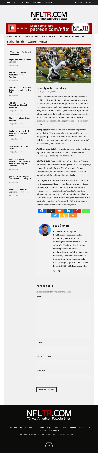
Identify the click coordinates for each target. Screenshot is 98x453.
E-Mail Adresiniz (44, 356)
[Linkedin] (68, 211)
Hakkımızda (16, 428)
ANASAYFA (12, 36)
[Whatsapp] (86, 211)
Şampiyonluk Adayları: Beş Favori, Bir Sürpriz (20, 177)
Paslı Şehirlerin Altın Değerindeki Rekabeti (19, 190)
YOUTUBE (10, 7)
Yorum (39, 296)
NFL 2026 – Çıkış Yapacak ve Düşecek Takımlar (18, 105)
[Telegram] (55, 215)
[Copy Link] (64, 215)
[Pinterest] (77, 211)
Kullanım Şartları (48, 428)
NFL (21, 36)
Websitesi (40, 370)
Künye (30, 428)
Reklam (55, 430)
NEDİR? (10, 41)
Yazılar (14, 52)
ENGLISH (10, 2)
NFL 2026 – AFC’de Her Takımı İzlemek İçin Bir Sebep (20, 89)
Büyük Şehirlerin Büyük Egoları (20, 60)
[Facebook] (42, 211)
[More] (73, 215)
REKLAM (25, 7)
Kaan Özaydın (40, 92)
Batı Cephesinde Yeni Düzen (19, 147)
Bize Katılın (69, 428)
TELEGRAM (32, 41)
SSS (44, 430)
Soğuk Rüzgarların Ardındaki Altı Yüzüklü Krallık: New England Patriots (19, 162)
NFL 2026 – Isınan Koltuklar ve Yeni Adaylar (18, 74)
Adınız (39, 342)
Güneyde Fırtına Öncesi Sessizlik (20, 119)
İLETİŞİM (18, 7)
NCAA (44, 36)
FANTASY (29, 36)
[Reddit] (59, 211)
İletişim (86, 428)
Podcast (26, 52)
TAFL (37, 36)
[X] (50, 211)
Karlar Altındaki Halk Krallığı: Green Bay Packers (19, 133)
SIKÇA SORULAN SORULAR (34, 2)
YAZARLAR (65, 36)
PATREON (43, 41)
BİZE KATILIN (18, 2)
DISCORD (48, 2)
